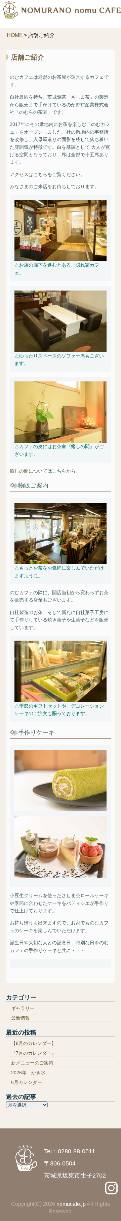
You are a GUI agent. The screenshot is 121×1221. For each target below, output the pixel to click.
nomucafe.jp (71, 1204)
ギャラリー (23, 1008)
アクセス (19, 174)
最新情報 (20, 1018)
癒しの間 (19, 471)
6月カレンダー (26, 1082)
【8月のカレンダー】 (33, 1043)
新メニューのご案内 (32, 1062)
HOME (15, 35)
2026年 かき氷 (28, 1072)
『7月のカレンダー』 (33, 1053)
